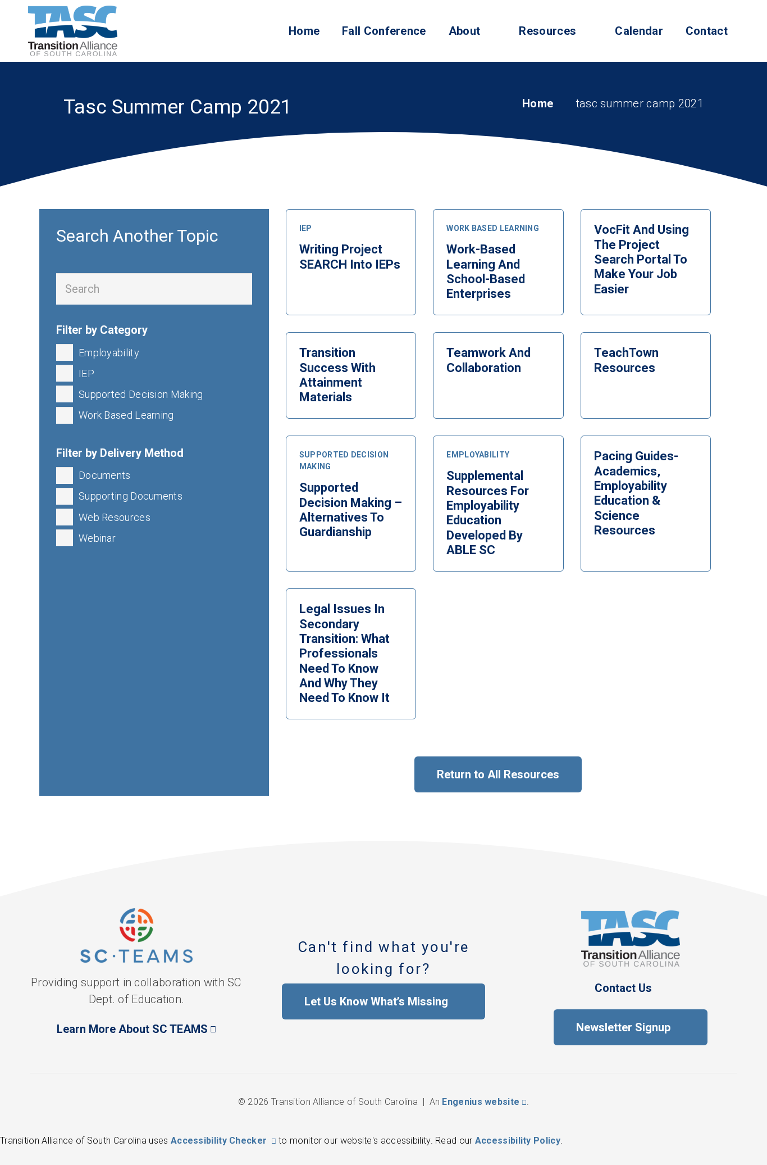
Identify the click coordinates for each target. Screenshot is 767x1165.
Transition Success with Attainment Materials (337, 375)
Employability (477, 454)
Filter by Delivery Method (120, 453)
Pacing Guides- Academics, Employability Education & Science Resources (636, 493)
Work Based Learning (492, 228)
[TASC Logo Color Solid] (72, 31)
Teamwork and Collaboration (488, 360)
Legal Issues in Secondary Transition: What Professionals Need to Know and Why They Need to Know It (344, 653)
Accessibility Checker (219, 1140)
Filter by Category (102, 330)
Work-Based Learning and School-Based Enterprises (485, 271)
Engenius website (480, 1101)
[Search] (236, 289)
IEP (305, 228)
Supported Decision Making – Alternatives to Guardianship (350, 509)
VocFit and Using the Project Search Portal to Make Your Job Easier (641, 259)
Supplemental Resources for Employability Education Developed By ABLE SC (487, 513)
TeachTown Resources (626, 360)
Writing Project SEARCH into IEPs (349, 256)
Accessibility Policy (517, 1140)
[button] (556, 31)
